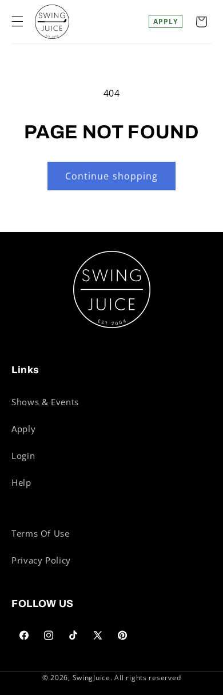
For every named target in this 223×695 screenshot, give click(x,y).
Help (21, 482)
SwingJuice (91, 677)
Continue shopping (111, 176)
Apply (165, 21)
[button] (17, 22)
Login (23, 455)
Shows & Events (45, 402)
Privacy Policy (41, 560)
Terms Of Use (40, 533)
